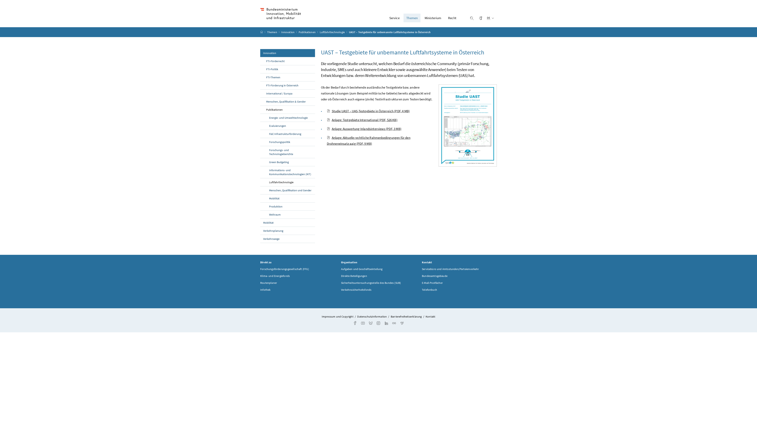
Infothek (265, 289)
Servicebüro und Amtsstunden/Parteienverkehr (450, 269)
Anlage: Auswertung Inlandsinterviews (366, 129)
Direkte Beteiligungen (354, 276)
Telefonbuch (429, 289)
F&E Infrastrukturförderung (285, 134)
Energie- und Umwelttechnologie (288, 118)
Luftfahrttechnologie (333, 32)
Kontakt (430, 316)
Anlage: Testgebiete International (364, 120)
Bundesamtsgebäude (434, 276)
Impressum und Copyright (337, 316)
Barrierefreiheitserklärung (406, 316)
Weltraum (275, 214)
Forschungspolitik (279, 142)
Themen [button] (412, 18)
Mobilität (274, 198)
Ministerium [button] (433, 18)
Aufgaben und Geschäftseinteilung (362, 269)
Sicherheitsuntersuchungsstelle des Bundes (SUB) (371, 283)
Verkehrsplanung (273, 231)
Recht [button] (452, 18)
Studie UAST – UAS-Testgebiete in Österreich (371, 111)
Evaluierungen (277, 126)
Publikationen (307, 32)
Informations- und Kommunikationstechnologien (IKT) (290, 172)
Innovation (288, 32)
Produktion (275, 206)
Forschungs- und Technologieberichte (281, 152)
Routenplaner (268, 283)
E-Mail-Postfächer (432, 283)
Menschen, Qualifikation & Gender (286, 101)
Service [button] (394, 18)
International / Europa (279, 93)
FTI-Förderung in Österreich (282, 85)
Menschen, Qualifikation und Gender (290, 190)
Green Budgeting (279, 162)
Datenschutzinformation (372, 316)
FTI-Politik (272, 69)
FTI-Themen (273, 77)
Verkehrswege (271, 239)
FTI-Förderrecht (275, 61)
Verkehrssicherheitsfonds (356, 289)
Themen (272, 32)
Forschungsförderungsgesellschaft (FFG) (284, 269)
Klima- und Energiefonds (275, 276)
